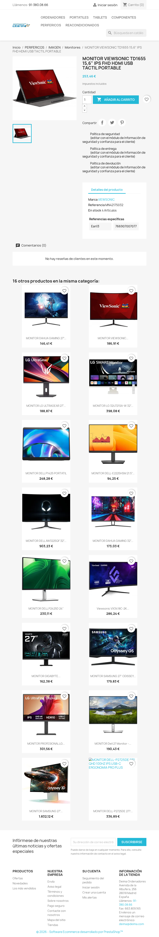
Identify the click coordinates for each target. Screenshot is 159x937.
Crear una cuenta (94, 892)
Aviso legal (54, 886)
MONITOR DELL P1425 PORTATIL (46, 473)
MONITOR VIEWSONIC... (113, 338)
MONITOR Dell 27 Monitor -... (113, 743)
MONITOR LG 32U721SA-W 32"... (113, 406)
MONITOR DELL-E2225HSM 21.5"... (113, 473)
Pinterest (122, 122)
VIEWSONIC (106, 200)
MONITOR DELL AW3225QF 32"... (46, 541)
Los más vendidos (24, 888)
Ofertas (18, 878)
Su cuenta (91, 871)
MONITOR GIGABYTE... (46, 676)
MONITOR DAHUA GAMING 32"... (113, 541)
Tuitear (112, 122)
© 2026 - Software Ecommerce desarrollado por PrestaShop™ (79, 932)
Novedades (20, 883)
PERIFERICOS (51, 25)
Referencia (96, 205)
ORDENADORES (53, 17)
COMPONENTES (123, 17)
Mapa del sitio (57, 920)
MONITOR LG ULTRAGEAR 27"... (46, 406)
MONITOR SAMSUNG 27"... (46, 811)
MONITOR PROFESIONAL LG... (46, 743)
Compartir (102, 122)
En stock (94, 210)
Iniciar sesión (91, 887)
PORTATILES (79, 17)
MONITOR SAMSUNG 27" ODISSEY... (113, 676)
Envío (51, 881)
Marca (93, 199)
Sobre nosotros (58, 901)
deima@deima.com (131, 924)
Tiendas (53, 925)
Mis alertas (89, 897)
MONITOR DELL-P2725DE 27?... (113, 811)
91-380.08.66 (38, 5)
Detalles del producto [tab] (107, 190)
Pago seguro (56, 906)
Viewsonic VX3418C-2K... (113, 608)
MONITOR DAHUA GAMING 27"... (46, 338)
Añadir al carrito (116, 99)
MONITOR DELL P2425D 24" (46, 608)
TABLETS (100, 17)
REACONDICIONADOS (82, 25)
